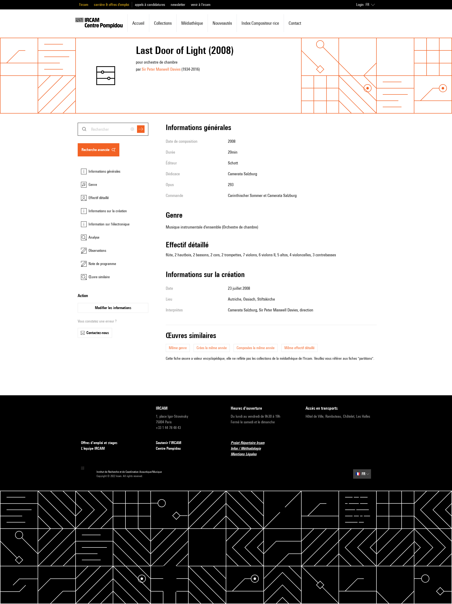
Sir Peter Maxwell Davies (161, 69)
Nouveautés (222, 23)
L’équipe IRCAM (93, 448)
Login (360, 4)
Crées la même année (212, 348)
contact (295, 23)
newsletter (178, 4)
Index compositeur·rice (260, 23)
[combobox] (113, 129)
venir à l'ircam (200, 4)
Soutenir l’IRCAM (168, 443)
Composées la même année (255, 348)
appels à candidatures (150, 4)
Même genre (178, 348)
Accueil (138, 23)
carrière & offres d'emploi (111, 4)
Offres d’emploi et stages (99, 443)
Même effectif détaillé (299, 348)
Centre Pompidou (168, 448)
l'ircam (83, 4)
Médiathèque (192, 23)
